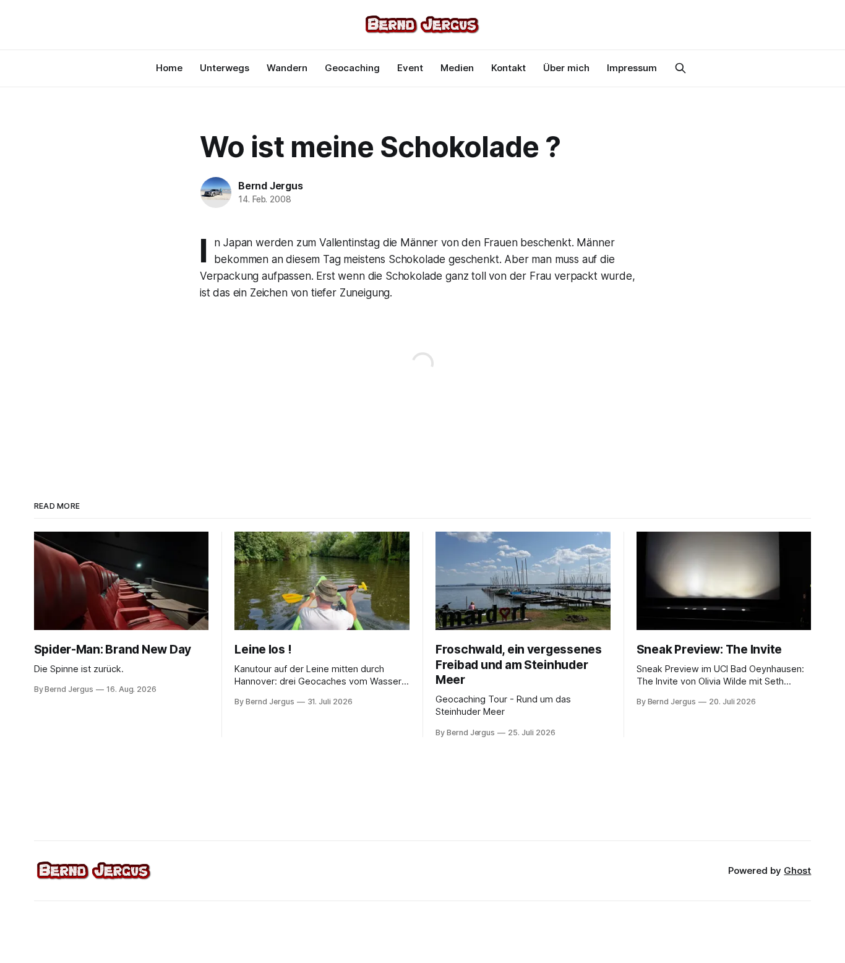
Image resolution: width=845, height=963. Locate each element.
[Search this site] (680, 68)
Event (410, 68)
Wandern (287, 68)
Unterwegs (224, 68)
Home (169, 68)
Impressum (632, 68)
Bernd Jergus (270, 185)
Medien (457, 68)
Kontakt (508, 68)
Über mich (566, 68)
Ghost (797, 870)
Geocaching (352, 68)
